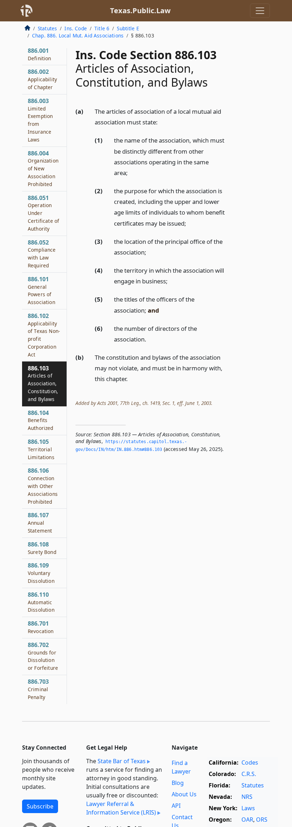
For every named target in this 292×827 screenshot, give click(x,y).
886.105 (41, 449)
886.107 (40, 522)
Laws (248, 808)
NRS (246, 797)
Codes (249, 762)
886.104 (40, 420)
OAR (247, 819)
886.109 (41, 572)
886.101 (41, 290)
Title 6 (101, 28)
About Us (184, 794)
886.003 (40, 120)
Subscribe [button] (40, 806)
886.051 (43, 213)
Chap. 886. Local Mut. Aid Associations (78, 35)
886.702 (43, 656)
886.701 (41, 627)
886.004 (43, 168)
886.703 (38, 689)
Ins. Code (75, 28)
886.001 (39, 54)
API (176, 806)
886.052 (42, 253)
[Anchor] (162, 122)
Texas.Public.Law (140, 10)
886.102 (44, 335)
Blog (178, 783)
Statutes (47, 28)
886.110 (41, 602)
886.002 (42, 79)
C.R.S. (248, 774)
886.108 (42, 547)
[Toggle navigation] (260, 11)
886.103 (43, 383)
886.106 (43, 486)
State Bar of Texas (122, 761)
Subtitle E (128, 28)
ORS (261, 819)
